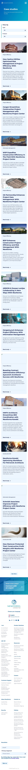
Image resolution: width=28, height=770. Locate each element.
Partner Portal (5, 685)
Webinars (16, 664)
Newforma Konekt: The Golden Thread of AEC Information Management (19, 630)
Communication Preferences (5, 692)
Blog (15, 652)
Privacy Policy (15, 758)
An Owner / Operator (4, 636)
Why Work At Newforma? (17, 680)
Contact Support (5, 695)
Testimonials (17, 658)
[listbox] (15, 30)
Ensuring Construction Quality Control (5, 669)
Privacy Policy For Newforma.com (18, 713)
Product (5, 33)
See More (14, 573)
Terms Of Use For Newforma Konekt (19, 720)
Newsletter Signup (19, 706)
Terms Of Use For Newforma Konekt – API (19, 729)
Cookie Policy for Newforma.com (18, 717)
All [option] (4, 30)
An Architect (4, 628)
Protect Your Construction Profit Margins (6, 656)
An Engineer (4, 630)
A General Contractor (4, 632)
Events (16, 660)
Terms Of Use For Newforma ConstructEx (18, 734)
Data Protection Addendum (18, 738)
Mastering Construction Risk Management (6, 661)
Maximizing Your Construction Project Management (5, 645)
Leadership (4, 702)
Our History (4, 704)
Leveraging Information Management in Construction (5, 674)
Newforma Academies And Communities (5, 688)
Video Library (17, 662)
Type (4, 27)
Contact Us (17, 704)
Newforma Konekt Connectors (19, 646)
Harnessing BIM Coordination (5, 664)
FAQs (15, 666)
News (15, 654)
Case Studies (17, 656)
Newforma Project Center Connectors (19, 649)
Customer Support (6, 683)
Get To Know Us (18, 678)
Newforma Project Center (18, 635)
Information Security (4, 713)
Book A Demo (17, 702)
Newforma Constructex (17, 638)
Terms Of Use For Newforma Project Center (18, 724)
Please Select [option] (6, 753)
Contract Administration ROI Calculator (19, 670)
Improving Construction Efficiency (4, 651)
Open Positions (18, 683)
